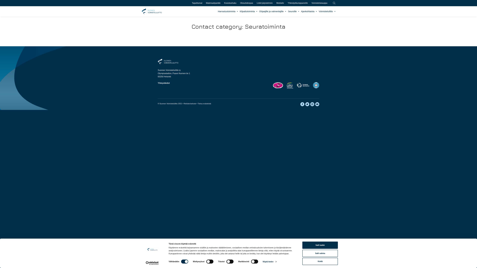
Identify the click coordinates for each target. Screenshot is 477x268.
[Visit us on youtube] (317, 104)
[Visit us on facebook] (302, 104)
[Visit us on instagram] (312, 104)
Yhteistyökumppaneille (298, 3)
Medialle (280, 3)
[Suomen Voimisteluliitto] (168, 62)
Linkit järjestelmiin (265, 3)
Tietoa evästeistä (204, 104)
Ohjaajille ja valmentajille (271, 11)
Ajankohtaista (307, 11)
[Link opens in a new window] (278, 85)
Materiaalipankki (213, 3)
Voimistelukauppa (319, 3)
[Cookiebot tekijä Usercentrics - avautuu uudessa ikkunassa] (152, 263)
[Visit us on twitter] (307, 104)
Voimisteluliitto (326, 11)
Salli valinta (320, 253)
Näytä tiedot (268, 262)
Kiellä (320, 261)
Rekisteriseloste (190, 104)
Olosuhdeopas (246, 3)
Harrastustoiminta (226, 11)
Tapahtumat (197, 3)
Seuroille (292, 11)
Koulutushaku (230, 3)
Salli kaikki (320, 245)
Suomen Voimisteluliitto (152, 11)
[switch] (209, 262)
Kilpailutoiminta (247, 11)
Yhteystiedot (164, 83)
